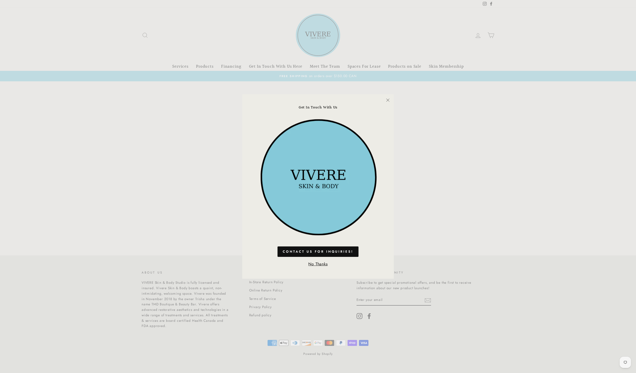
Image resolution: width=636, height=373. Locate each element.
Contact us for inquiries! (318, 251)
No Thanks (317, 264)
